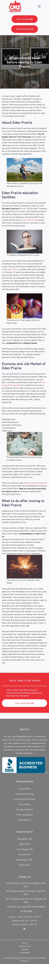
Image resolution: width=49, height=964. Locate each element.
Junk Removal (24, 819)
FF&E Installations (24, 814)
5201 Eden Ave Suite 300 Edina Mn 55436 (26, 906)
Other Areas (24, 864)
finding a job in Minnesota (36, 482)
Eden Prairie (12, 269)
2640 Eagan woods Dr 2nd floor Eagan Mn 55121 (25, 892)
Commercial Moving (24, 793)
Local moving (25, 788)
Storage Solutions (24, 809)
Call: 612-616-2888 (24, 19)
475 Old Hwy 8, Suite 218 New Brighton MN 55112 (26, 884)
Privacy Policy (24, 946)
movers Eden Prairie (28, 219)
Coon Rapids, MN (25, 849)
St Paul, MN (24, 854)
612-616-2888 (26, 911)
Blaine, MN (24, 843)
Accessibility (24, 952)
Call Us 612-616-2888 (24, 703)
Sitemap (24, 949)
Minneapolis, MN (24, 838)
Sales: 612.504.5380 (24, 29)
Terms (24, 942)
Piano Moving (24, 804)
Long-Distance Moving (24, 798)
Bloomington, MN (24, 859)
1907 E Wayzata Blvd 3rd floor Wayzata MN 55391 (25, 900)
